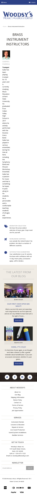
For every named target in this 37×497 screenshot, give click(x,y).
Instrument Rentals (17, 422)
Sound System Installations (17, 432)
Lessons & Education (17, 425)
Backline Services (17, 435)
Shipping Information (17, 397)
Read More (18, 320)
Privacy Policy (17, 408)
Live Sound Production (17, 430)
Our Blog (17, 395)
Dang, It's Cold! (18, 347)
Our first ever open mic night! (18, 305)
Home (4, 26)
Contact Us (17, 402)
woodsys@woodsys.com (21, 456)
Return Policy (17, 400)
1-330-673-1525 (20, 453)
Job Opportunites (17, 410)
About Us (18, 392)
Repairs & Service (17, 427)
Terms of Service (17, 405)
